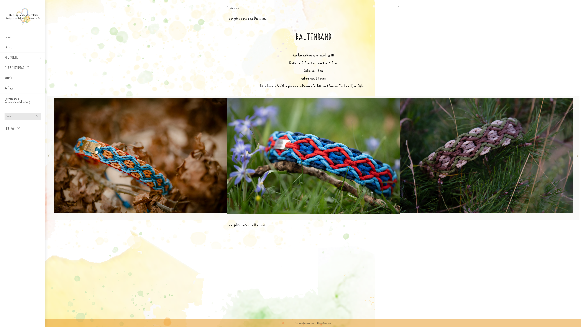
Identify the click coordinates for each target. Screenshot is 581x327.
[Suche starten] (37, 116)
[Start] (398, 7)
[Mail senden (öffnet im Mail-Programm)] (18, 128)
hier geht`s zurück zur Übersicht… (248, 19)
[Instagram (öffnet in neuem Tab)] (13, 128)
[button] (49, 156)
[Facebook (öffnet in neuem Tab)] (7, 128)
